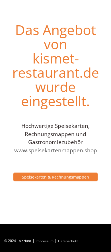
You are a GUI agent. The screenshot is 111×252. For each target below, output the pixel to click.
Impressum (45, 241)
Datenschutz (68, 241)
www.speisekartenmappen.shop (55, 150)
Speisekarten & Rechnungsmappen (55, 177)
